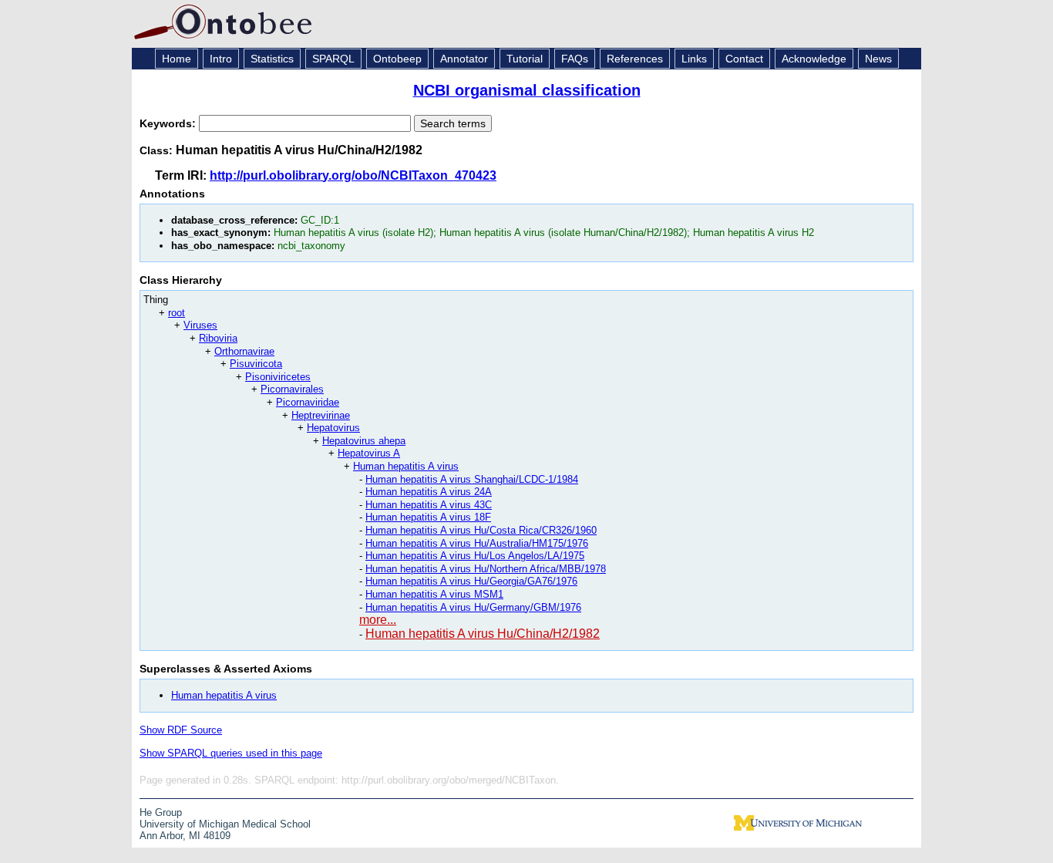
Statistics (272, 58)
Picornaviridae (307, 402)
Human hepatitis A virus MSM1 (434, 594)
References (635, 58)
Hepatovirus (333, 427)
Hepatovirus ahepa (363, 441)
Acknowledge (814, 58)
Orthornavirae (244, 351)
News (878, 58)
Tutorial (524, 58)
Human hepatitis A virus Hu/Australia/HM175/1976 (476, 543)
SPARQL (333, 58)
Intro (221, 58)
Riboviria (218, 338)
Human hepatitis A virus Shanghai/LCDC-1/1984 (471, 479)
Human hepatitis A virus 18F (428, 517)
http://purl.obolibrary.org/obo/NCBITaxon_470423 (353, 175)
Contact (744, 58)
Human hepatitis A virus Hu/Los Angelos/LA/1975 (474, 555)
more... (377, 619)
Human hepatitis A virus (406, 466)
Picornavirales (292, 389)
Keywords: (169, 123)
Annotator (464, 58)
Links (694, 58)
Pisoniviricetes (278, 377)
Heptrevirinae (320, 415)
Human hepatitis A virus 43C (428, 505)
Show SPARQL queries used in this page (231, 753)
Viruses (200, 325)
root (176, 313)
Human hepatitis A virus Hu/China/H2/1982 (482, 633)
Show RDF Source (181, 730)
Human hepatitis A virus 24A (428, 491)
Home (176, 58)
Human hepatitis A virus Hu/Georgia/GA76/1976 (471, 581)
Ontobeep (397, 58)
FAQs (574, 58)
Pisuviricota (256, 363)
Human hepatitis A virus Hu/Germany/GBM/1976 (473, 607)
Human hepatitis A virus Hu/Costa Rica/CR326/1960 (481, 530)
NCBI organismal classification (527, 90)
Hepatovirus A (369, 453)
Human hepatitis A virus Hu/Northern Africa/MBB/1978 (485, 569)
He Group (161, 812)
